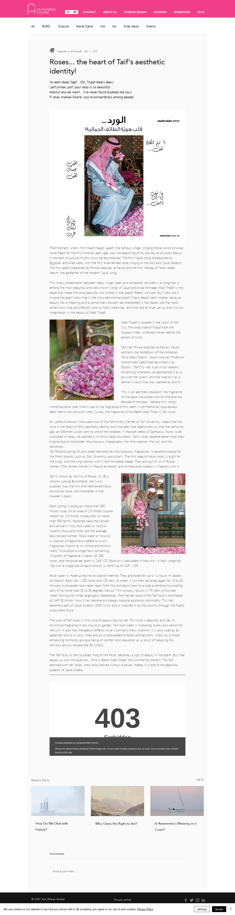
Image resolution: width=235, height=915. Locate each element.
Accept (219, 909)
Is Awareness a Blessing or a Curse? (175, 826)
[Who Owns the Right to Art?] (117, 801)
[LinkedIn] (203, 900)
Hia (102, 26)
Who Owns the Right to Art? (116, 824)
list (114, 26)
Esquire (63, 26)
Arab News (131, 26)
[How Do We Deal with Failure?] (58, 801)
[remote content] (117, 719)
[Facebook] (185, 900)
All (33, 26)
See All (200, 779)
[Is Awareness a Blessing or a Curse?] (177, 801)
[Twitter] (191, 900)
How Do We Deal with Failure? (52, 826)
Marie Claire (84, 26)
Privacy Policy (145, 909)
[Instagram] (197, 900)
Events (151, 26)
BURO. (46, 26)
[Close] (230, 909)
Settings (202, 909)
